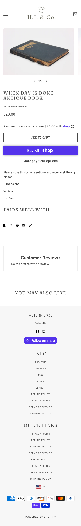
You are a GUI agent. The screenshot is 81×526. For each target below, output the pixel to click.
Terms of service (40, 407)
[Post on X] (11, 225)
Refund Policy (40, 440)
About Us (40, 362)
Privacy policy (40, 400)
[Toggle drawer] (5, 14)
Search (40, 388)
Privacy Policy (40, 434)
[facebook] (37, 331)
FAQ (40, 375)
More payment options (40, 161)
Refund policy (40, 394)
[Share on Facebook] (5, 225)
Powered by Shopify (40, 516)
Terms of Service (40, 453)
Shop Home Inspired (16, 106)
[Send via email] (23, 225)
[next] (46, 81)
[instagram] (43, 331)
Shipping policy (40, 413)
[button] (30, 225)
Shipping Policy (40, 446)
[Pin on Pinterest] (17, 225)
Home (40, 381)
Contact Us (40, 368)
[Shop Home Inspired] (40, 14)
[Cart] (75, 14)
